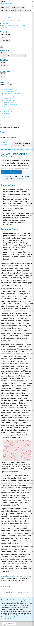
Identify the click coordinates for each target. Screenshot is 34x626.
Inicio (9, 149)
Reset (3, 53)
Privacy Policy (14, 615)
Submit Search (5, 40)
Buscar (3, 623)
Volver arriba (4, 586)
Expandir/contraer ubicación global (32, 149)
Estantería (20, 149)
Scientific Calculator (9, 102)
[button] (7, 115)
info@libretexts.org (10, 618)
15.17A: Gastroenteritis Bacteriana (11, 576)
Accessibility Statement (8, 617)
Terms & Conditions (24, 615)
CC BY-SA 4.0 (6, 578)
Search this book (5, 34)
